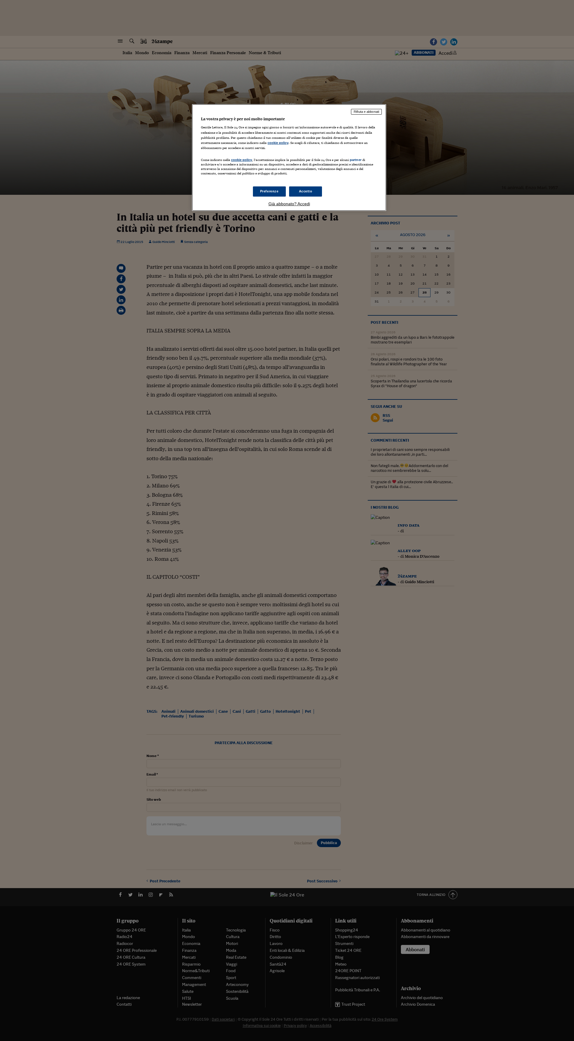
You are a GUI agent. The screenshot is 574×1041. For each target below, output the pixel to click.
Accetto (305, 191)
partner (355, 160)
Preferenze (269, 191)
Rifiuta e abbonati (366, 111)
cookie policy (278, 143)
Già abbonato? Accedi (289, 203)
